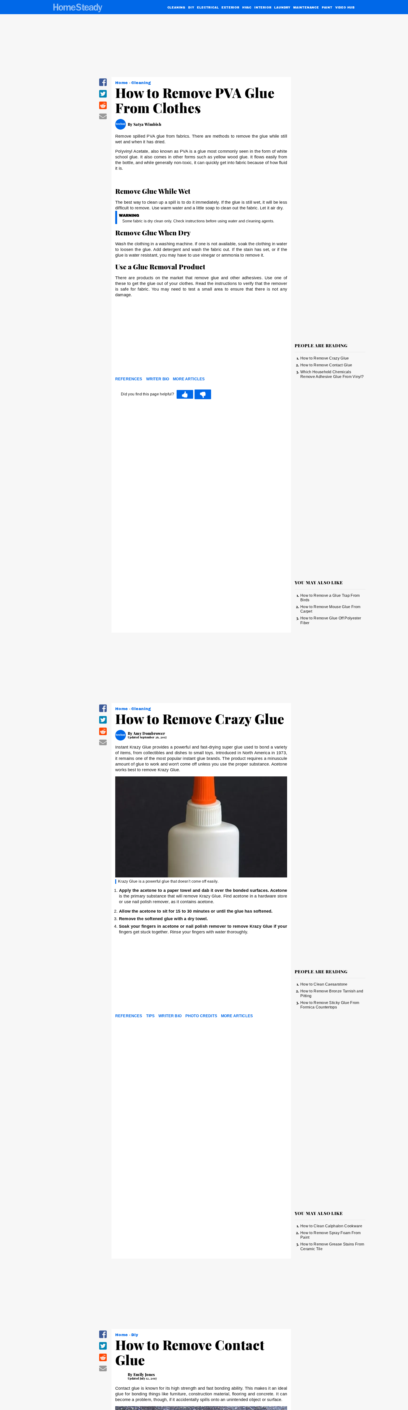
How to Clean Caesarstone (324, 984)
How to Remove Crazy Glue (324, 358)
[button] (103, 85)
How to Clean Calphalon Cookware (331, 1226)
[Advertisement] (201, 338)
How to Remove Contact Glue (326, 365)
